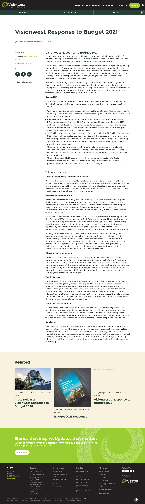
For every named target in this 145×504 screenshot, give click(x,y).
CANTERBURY (11, 479)
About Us (103, 468)
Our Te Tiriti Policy (82, 482)
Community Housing (37, 474)
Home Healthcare (36, 471)
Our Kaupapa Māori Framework (82, 486)
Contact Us (122, 5)
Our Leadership (104, 480)
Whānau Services (35, 477)
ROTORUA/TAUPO (13, 477)
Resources (102, 474)
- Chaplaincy (34, 493)
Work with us (108, 5)
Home (77, 5)
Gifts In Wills (57, 484)
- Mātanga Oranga (36, 482)
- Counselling (34, 481)
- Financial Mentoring (37, 484)
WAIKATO (10, 473)
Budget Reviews (25, 63)
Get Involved (58, 468)
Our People (102, 477)
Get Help (86, 5)
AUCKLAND (11, 471)
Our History (80, 476)
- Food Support (35, 479)
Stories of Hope (104, 471)
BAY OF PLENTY (12, 475)
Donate (134, 5)
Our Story (80, 468)
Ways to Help (57, 471)
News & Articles (31, 393)
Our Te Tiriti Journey (82, 479)
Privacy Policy (83, 498)
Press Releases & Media (73, 410)
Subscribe (22, 452)
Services (96, 5)
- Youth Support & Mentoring (36, 487)
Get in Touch (57, 487)
